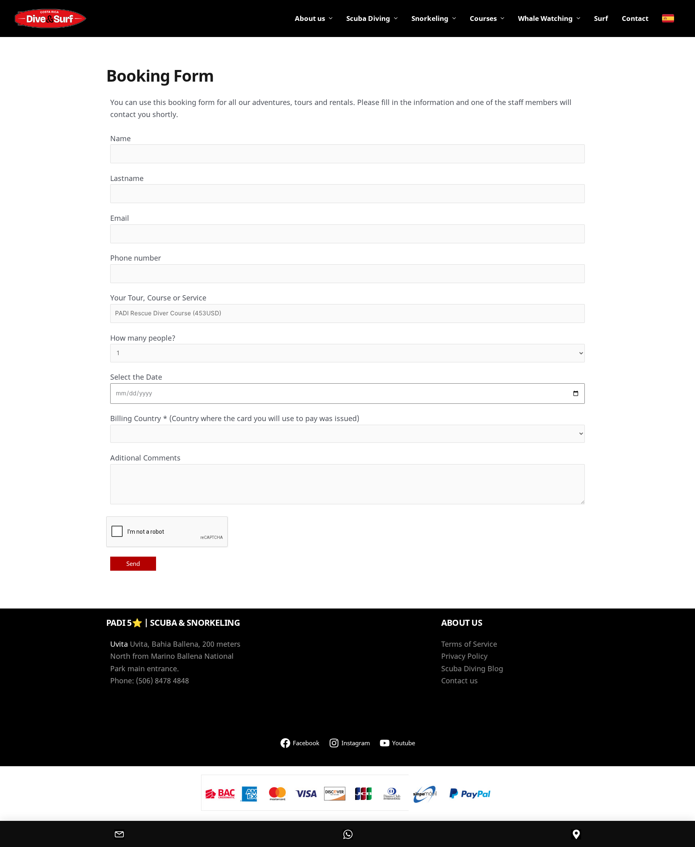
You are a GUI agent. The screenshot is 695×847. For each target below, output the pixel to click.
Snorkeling (429, 18)
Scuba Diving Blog (472, 668)
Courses (483, 18)
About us (310, 18)
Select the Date (136, 377)
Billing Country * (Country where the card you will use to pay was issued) (234, 418)
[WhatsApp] (347, 834)
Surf (601, 18)
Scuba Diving (368, 18)
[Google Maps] (576, 834)
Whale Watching (545, 18)
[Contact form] (119, 834)
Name (120, 138)
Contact (635, 18)
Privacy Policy (464, 656)
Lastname (127, 178)
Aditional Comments (145, 458)
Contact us (459, 680)
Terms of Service (469, 644)
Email (119, 218)
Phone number (135, 258)
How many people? (142, 338)
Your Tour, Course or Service (158, 297)
